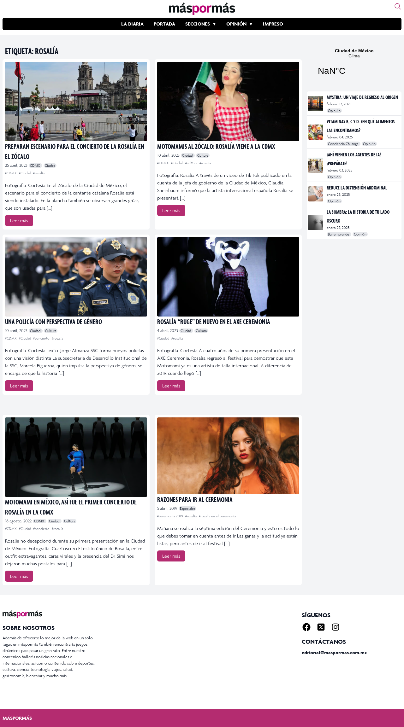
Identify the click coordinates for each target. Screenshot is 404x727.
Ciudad (50, 165)
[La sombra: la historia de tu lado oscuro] (316, 222)
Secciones (197, 24)
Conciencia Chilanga (343, 144)
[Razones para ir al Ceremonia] (228, 455)
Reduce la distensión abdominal (357, 187)
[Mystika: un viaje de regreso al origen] (316, 103)
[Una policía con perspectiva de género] (76, 277)
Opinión (236, 24)
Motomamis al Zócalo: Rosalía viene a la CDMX (216, 146)
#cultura (191, 163)
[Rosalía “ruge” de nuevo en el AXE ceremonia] (228, 277)
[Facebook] (306, 627)
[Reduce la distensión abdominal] (316, 193)
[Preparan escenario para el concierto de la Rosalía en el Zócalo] (76, 101)
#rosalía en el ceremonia (217, 516)
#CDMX (11, 173)
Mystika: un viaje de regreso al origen (362, 97)
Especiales (187, 508)
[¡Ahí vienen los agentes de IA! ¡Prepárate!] (316, 165)
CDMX (35, 165)
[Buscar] (397, 6)
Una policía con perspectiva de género (53, 321)
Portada (164, 24)
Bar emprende (339, 234)
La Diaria (132, 24)
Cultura (202, 155)
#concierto (41, 338)
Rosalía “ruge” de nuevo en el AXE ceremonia (213, 321)
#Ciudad (25, 173)
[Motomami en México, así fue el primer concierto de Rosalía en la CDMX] (76, 457)
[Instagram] (335, 627)
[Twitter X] (321, 627)
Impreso (273, 24)
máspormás (17, 718)
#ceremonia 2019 (170, 516)
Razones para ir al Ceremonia (195, 499)
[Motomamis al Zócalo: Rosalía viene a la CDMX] (228, 101)
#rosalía (39, 173)
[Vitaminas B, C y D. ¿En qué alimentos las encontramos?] (316, 132)
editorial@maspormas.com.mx (334, 652)
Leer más (19, 221)
